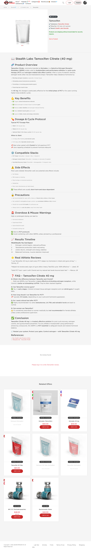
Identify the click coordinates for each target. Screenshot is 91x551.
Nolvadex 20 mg (74, 421)
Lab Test (36, 545)
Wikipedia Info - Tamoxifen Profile (21, 339)
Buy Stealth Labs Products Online (21, 338)
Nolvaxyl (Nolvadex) (17, 421)
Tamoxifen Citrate (63, 24)
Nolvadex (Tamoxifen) (45, 421)
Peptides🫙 (25, 1)
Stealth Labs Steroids (62, 28)
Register (78, 2)
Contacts (28, 3)
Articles (44, 545)
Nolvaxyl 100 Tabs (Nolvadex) (45, 465)
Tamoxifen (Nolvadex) (74, 465)
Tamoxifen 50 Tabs (17, 465)
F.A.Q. (51, 545)
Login (69, 2)
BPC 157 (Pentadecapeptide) (17, 509)
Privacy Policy (71, 545)
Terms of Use (60, 545)
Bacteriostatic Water (45, 509)
